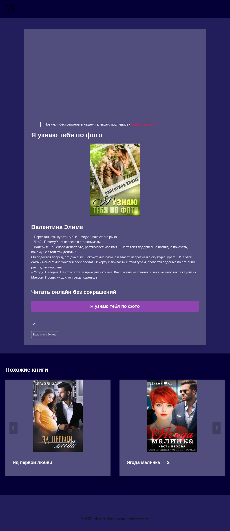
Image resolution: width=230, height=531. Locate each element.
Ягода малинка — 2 (148, 462)
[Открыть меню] (222, 8)
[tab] (106, 480)
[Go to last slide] (13, 428)
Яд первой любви (32, 462)
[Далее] (216, 428)
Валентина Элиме (44, 334)
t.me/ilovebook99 (143, 124)
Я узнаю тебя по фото (115, 306)
